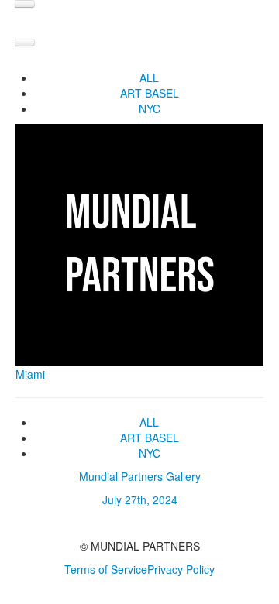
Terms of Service (105, 569)
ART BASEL (149, 93)
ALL (149, 77)
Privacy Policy (181, 569)
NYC (149, 108)
